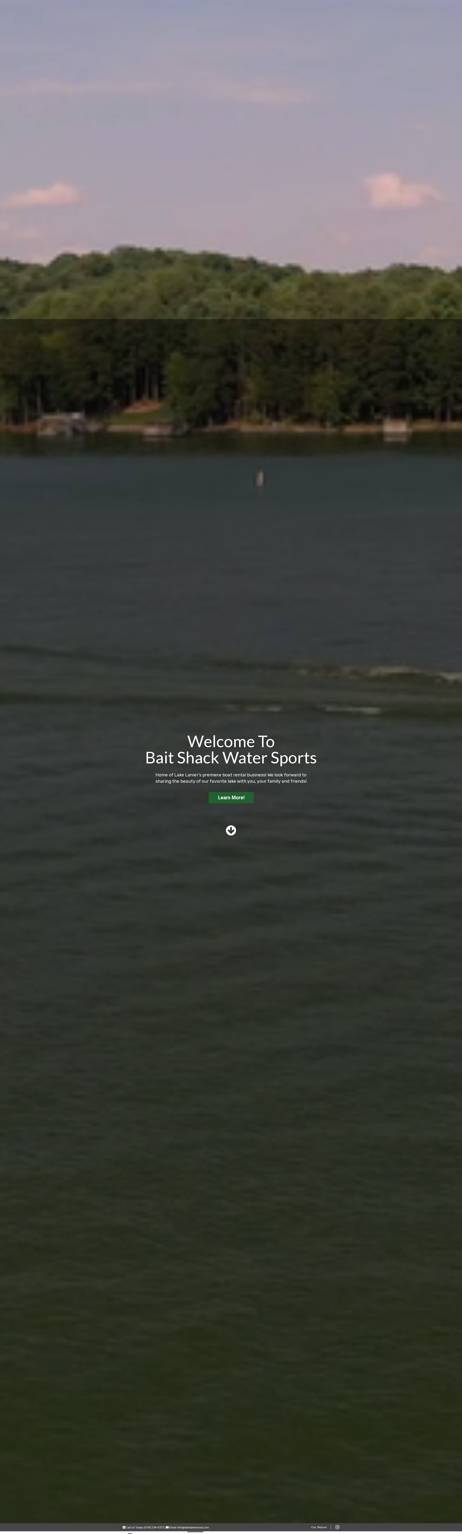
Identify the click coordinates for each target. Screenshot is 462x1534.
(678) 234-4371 (154, 1527)
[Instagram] (337, 1527)
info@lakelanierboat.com (193, 1527)
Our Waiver (319, 1527)
